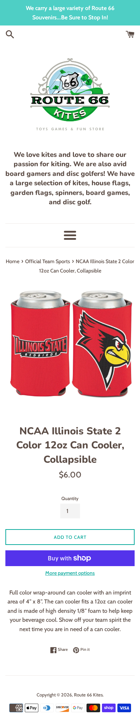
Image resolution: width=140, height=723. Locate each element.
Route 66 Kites (88, 695)
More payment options (70, 573)
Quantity (70, 498)
